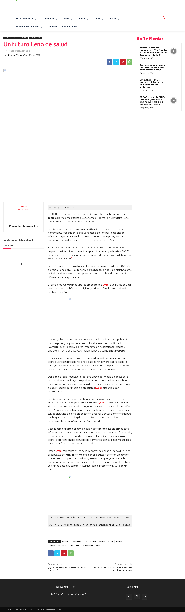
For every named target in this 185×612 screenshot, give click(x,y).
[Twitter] (116, 62)
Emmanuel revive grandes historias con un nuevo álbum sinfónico (152, 83)
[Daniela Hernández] (23, 213)
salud (98, 545)
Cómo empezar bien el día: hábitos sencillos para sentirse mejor (153, 67)
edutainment (91, 541)
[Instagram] (137, 596)
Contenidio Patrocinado (16, 38)
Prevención (88, 545)
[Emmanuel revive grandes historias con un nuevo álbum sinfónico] (174, 83)
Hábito (119, 541)
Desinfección (77, 541)
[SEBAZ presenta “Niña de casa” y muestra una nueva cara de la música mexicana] (174, 100)
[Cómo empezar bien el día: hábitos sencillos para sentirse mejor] (174, 68)
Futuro (110, 541)
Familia (102, 541)
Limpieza (62, 545)
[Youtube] (144, 597)
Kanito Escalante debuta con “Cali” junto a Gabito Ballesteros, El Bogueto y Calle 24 (153, 51)
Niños (78, 545)
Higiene (52, 545)
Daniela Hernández (17, 55)
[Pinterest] (123, 62)
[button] (163, 17)
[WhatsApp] (129, 62)
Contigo (65, 541)
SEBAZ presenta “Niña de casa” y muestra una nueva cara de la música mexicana (152, 101)
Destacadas (35, 38)
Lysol (71, 545)
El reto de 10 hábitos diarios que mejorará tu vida (113, 569)
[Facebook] (109, 62)
